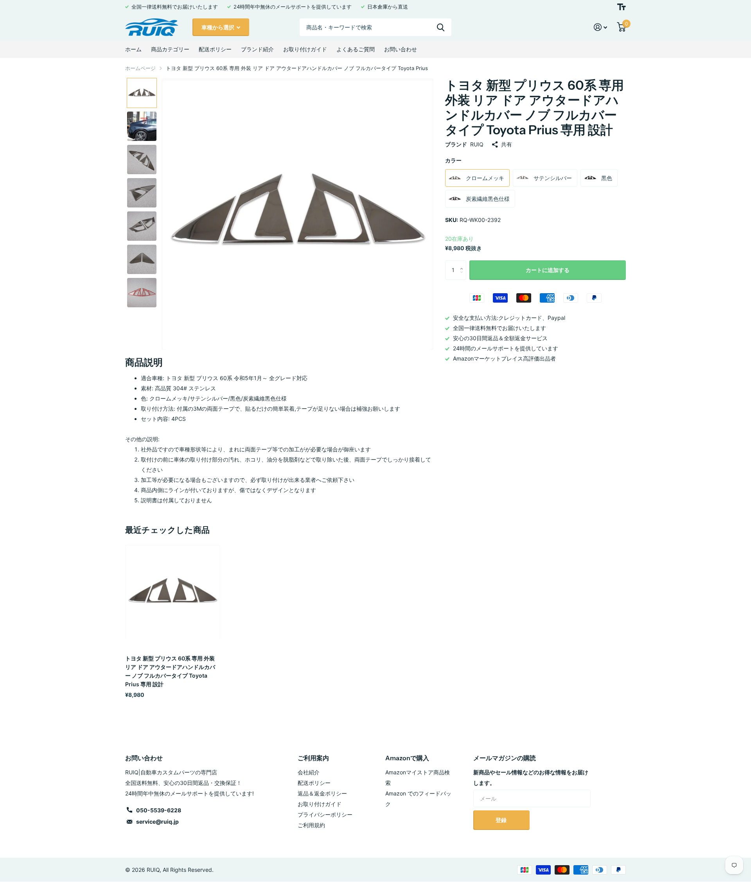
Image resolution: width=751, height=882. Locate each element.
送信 (440, 27)
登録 (502, 820)
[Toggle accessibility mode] (621, 7)
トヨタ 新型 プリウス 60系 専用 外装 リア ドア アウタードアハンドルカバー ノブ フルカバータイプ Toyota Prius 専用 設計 (170, 671)
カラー (453, 160)
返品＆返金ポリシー (322, 793)
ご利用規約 (311, 825)
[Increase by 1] (463, 263)
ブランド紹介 (257, 49)
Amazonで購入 (407, 758)
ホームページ (140, 68)
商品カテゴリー (170, 49)
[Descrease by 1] (463, 277)
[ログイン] (600, 27)
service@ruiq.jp (157, 821)
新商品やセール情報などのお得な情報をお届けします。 (530, 777)
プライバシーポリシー (325, 814)
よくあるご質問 (355, 49)
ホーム (133, 49)
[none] (142, 93)
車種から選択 (218, 27)
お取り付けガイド (305, 49)
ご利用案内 (313, 758)
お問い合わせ (400, 49)
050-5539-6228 (158, 810)
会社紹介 (309, 772)
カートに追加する (548, 270)
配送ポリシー (215, 49)
